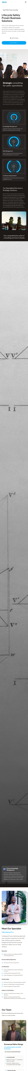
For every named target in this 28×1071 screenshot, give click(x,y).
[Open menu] (25, 2)
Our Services (13, 42)
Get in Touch (15, 38)
